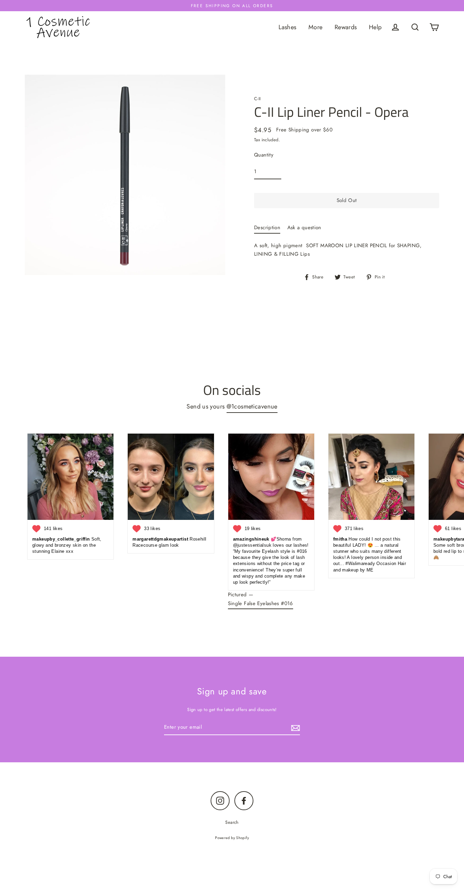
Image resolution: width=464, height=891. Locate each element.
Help (375, 27)
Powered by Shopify (232, 837)
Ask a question (304, 227)
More (315, 27)
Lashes (287, 27)
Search (231, 822)
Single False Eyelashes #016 (260, 603)
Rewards (346, 27)
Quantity (263, 155)
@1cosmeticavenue (252, 406)
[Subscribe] (294, 727)
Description (267, 227)
